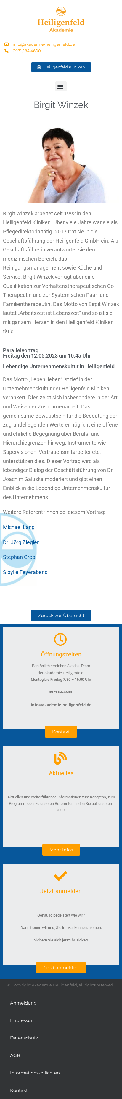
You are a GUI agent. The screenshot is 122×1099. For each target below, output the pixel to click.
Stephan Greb (19, 557)
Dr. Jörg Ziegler (21, 542)
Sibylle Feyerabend (25, 572)
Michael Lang (19, 527)
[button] (61, 86)
